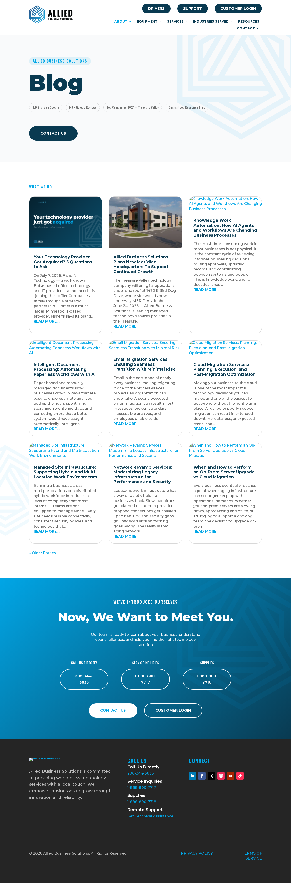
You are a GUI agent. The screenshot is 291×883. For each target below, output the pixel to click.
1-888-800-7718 (207, 679)
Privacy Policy (197, 853)
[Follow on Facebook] (202, 776)
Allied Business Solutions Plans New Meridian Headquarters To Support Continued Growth (140, 264)
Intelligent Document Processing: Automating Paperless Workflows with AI (65, 369)
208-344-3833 (84, 679)
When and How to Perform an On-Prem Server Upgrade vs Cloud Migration (224, 472)
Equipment (147, 21)
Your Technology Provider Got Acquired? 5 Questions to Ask (63, 262)
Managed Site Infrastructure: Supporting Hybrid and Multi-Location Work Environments (65, 472)
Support (192, 8)
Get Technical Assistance (150, 816)
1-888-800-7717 (145, 679)
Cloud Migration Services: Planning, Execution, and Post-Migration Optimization (224, 369)
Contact (246, 28)
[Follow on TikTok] (240, 776)
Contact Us (53, 133)
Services (175, 21)
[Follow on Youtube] (230, 776)
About (120, 21)
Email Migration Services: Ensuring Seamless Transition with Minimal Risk (144, 364)
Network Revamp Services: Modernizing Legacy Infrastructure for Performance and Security (142, 474)
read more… (47, 321)
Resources (248, 21)
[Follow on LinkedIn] (192, 776)
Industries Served (211, 21)
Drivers (156, 8)
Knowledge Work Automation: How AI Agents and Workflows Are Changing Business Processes (225, 228)
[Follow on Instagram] (221, 776)
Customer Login (238, 8)
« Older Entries (42, 553)
